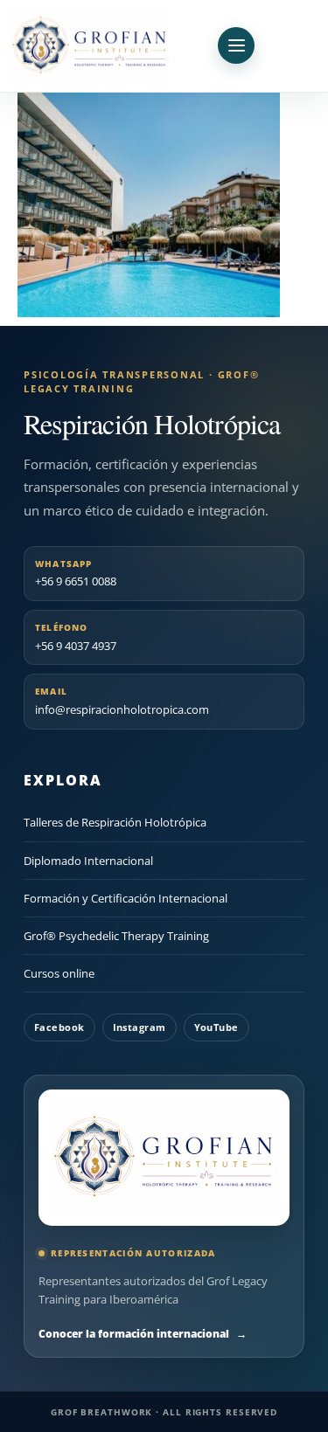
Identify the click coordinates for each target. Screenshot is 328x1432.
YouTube (216, 1027)
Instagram (139, 1027)
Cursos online (59, 973)
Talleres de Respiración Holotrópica (115, 822)
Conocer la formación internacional (142, 1333)
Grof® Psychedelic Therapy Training (116, 936)
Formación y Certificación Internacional (125, 898)
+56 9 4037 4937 (75, 637)
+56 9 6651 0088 (75, 573)
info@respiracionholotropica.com (122, 701)
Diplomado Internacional (88, 860)
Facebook (59, 1027)
